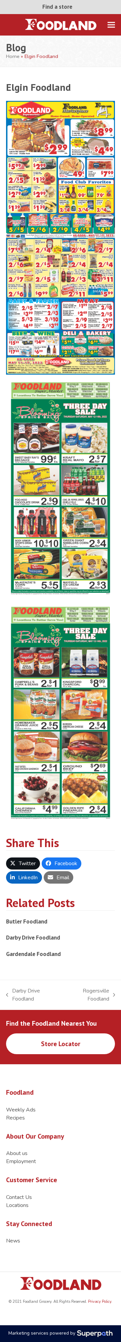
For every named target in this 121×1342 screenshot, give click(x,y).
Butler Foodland (26, 921)
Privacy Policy (99, 1301)
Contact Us (19, 1197)
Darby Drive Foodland (33, 937)
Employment (21, 1161)
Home (12, 56)
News (13, 1240)
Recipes (15, 1118)
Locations (17, 1205)
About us (17, 1153)
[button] (111, 24)
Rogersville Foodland (87, 995)
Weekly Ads (21, 1109)
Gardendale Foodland (33, 954)
